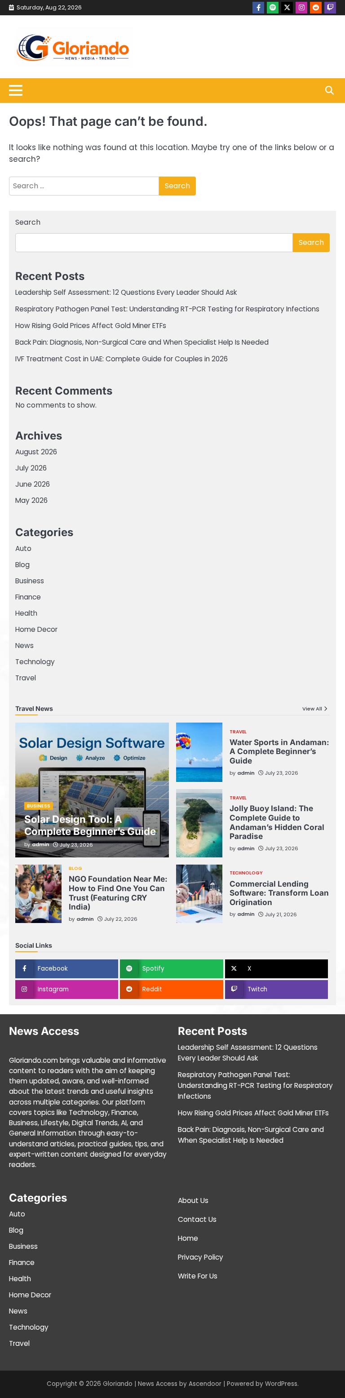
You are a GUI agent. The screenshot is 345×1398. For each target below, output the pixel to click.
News (24, 645)
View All (312, 709)
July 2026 (31, 468)
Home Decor (36, 629)
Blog (22, 564)
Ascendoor (205, 1384)
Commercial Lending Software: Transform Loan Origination (279, 893)
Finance (28, 597)
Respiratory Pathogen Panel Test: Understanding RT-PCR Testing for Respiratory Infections (167, 309)
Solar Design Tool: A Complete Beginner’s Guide (90, 825)
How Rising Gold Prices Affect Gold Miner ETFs (90, 325)
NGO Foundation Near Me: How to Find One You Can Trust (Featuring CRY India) (118, 892)
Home (188, 1238)
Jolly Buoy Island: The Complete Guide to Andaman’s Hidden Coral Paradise (277, 822)
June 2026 (32, 484)
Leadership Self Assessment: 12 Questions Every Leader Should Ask (126, 292)
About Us (193, 1200)
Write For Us (197, 1276)
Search (27, 222)
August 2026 (36, 452)
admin (40, 844)
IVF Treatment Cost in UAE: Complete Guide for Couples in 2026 (121, 359)
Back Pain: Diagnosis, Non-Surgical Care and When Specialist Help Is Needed (142, 342)
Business (29, 581)
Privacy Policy (200, 1257)
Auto (23, 548)
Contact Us (197, 1219)
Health (26, 613)
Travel (25, 678)
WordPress (281, 1384)
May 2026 (31, 500)
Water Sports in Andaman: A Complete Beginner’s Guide (279, 751)
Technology (35, 661)
